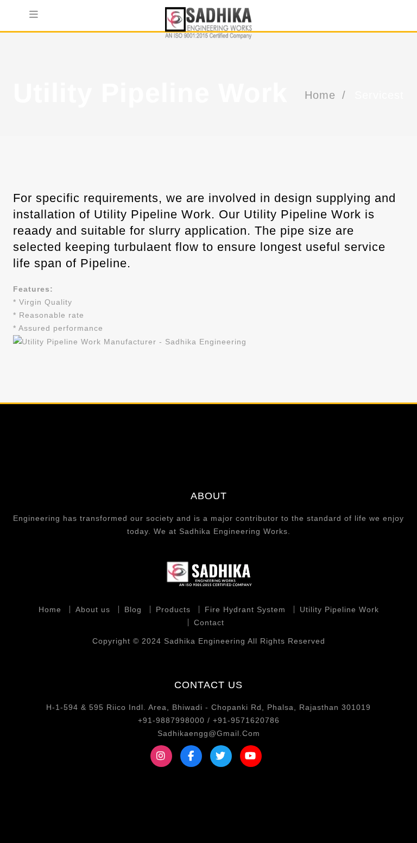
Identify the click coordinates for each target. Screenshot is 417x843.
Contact (209, 622)
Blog (133, 609)
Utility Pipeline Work (339, 609)
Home (320, 95)
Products (173, 609)
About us (92, 609)
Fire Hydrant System (245, 609)
